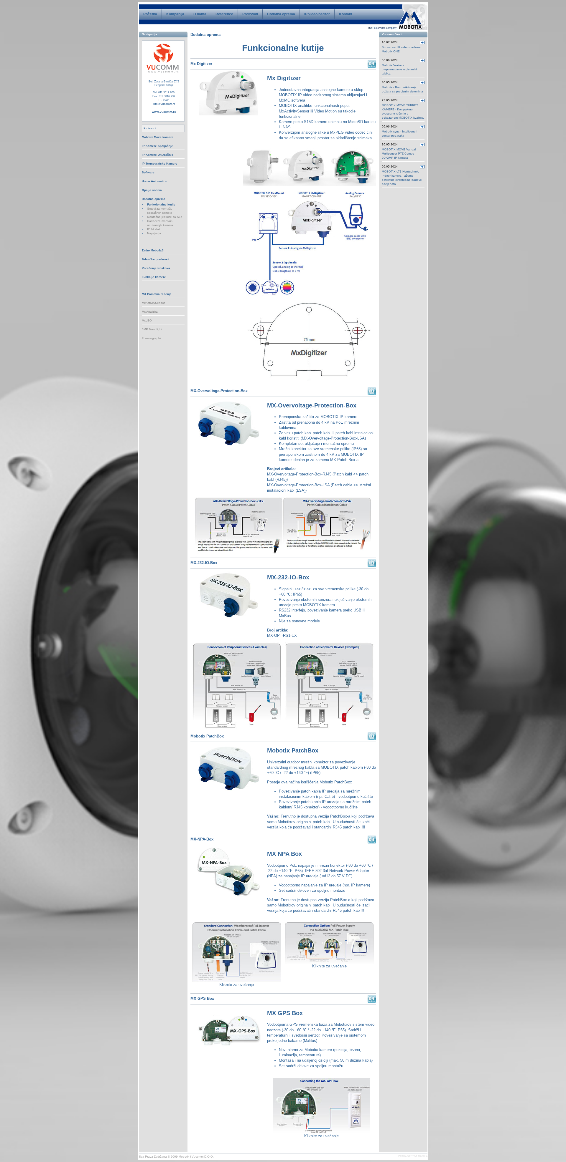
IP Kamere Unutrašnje (157, 154)
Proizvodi (250, 14)
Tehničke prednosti (155, 259)
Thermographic (152, 338)
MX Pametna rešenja (157, 294)
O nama (199, 14)
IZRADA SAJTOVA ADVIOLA (412, 1156)
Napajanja (154, 233)
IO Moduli (153, 229)
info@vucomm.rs (164, 103)
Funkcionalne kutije (161, 204)
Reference (224, 14)
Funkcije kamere (154, 277)
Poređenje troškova (156, 268)
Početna (150, 14)
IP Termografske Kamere (159, 163)
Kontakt (345, 14)
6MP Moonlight (152, 329)
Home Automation (154, 181)
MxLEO (147, 320)
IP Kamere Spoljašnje (157, 145)
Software (148, 172)
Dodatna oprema (281, 14)
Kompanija (175, 14)
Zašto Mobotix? (153, 250)
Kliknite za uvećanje (236, 984)
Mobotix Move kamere (157, 137)
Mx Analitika (150, 311)
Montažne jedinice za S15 (164, 216)
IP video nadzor (317, 14)
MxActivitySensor (153, 302)
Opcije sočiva (152, 190)
